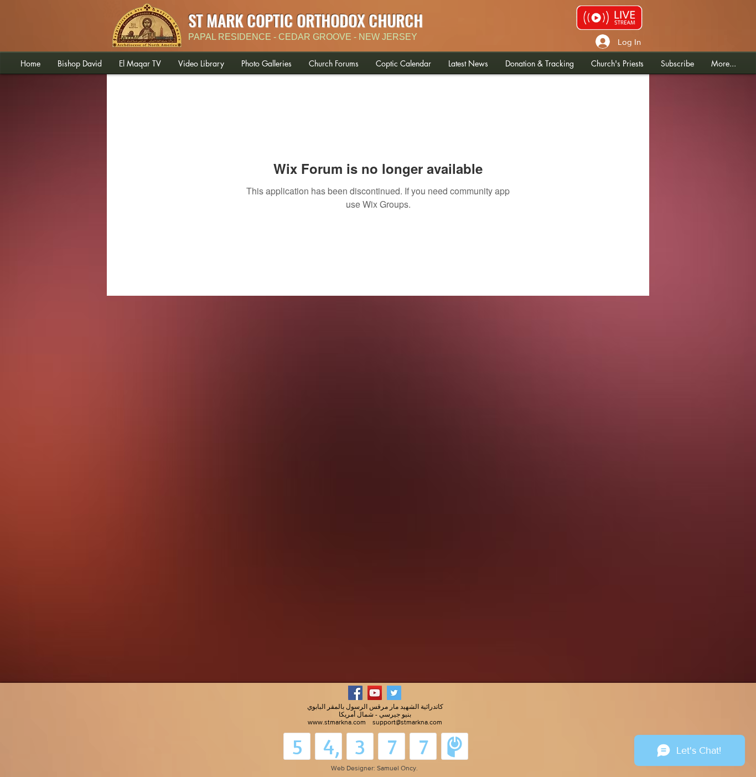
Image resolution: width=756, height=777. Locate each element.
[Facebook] (355, 693)
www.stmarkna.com (337, 722)
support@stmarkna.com (407, 722)
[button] (79, 63)
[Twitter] (394, 693)
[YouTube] (374, 693)
